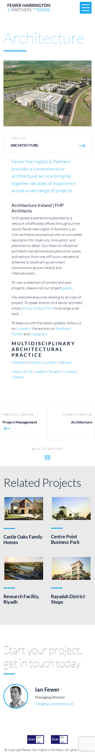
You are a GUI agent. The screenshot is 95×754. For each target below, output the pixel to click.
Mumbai (69, 371)
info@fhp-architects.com (54, 704)
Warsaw (65, 362)
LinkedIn (23, 328)
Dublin (36, 362)
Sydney (18, 377)
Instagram (38, 334)
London (50, 362)
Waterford (20, 362)
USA (29, 371)
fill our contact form (38, 308)
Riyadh (54, 371)
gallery (67, 288)
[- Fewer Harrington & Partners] (47, 93)
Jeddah (41, 371)
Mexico (17, 371)
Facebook (63, 328)
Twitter (17, 334)
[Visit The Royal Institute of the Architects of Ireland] (35, 739)
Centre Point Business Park (65, 539)
